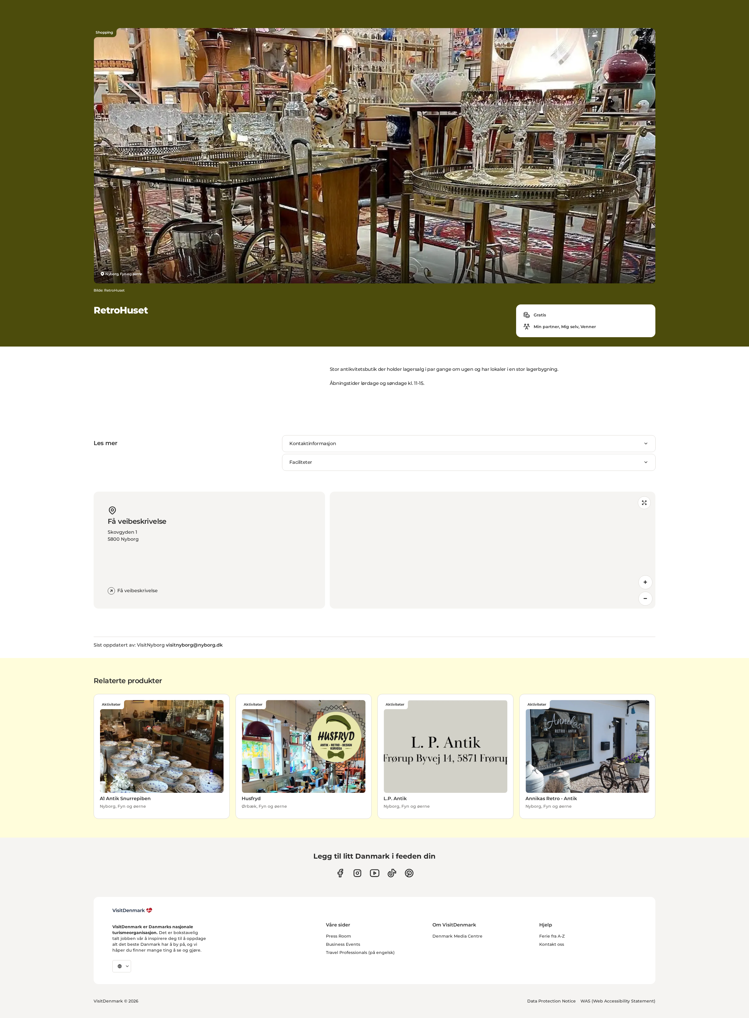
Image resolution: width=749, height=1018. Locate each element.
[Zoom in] (645, 582)
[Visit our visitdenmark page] (375, 873)
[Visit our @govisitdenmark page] (392, 873)
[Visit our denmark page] (340, 873)
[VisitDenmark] (132, 910)
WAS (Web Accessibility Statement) (617, 1001)
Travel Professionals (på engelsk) (360, 952)
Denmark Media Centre (457, 936)
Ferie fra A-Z (552, 936)
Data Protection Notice (551, 1001)
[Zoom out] (645, 599)
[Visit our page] (357, 873)
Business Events (343, 944)
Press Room (338, 936)
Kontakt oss (551, 944)
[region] (492, 550)
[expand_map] (644, 502)
